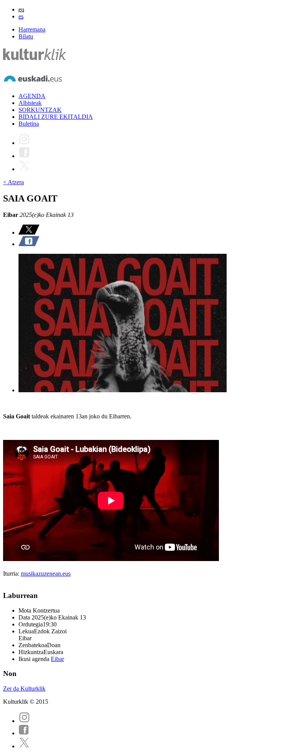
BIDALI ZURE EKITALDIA (55, 116)
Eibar (57, 659)
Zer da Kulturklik (24, 688)
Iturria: (12, 573)
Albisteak (30, 103)
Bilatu (25, 36)
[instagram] (24, 721)
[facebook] (23, 733)
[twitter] (24, 746)
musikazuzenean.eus (46, 573)
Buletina (28, 123)
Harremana (31, 29)
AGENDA (31, 96)
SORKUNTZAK (40, 110)
